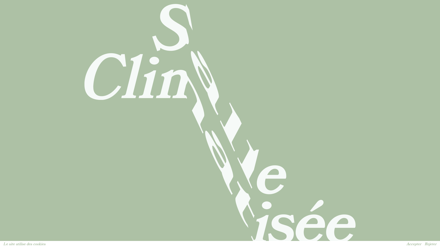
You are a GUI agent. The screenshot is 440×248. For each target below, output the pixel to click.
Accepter (414, 244)
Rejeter (431, 244)
